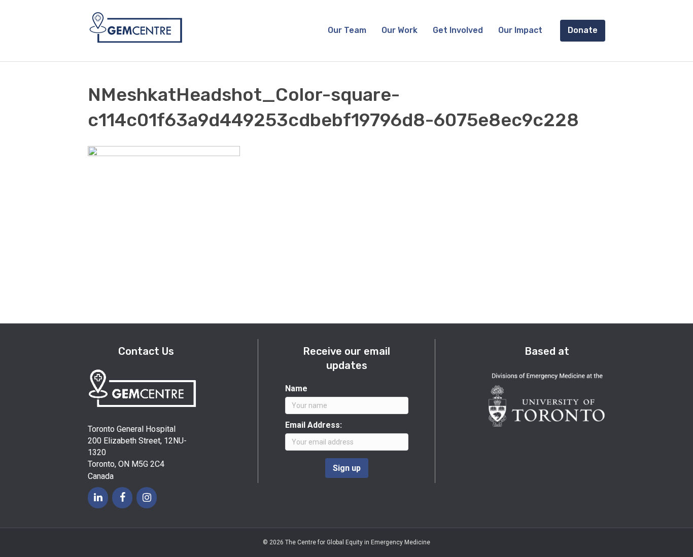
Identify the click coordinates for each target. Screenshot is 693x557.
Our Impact (520, 30)
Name (296, 388)
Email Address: (313, 425)
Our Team (347, 30)
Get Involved (458, 30)
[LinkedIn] (98, 497)
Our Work (400, 30)
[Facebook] (122, 497)
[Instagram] (146, 497)
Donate (583, 30)
